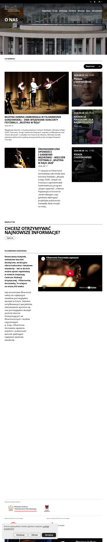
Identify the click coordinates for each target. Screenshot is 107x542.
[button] (91, 1)
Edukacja (63, 11)
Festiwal (72, 11)
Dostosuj (20, 535)
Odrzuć (34, 535)
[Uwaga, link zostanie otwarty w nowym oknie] (22, 508)
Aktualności (97, 11)
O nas (55, 11)
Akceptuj (49, 535)
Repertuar (46, 11)
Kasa (88, 11)
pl (100, 2)
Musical (81, 11)
